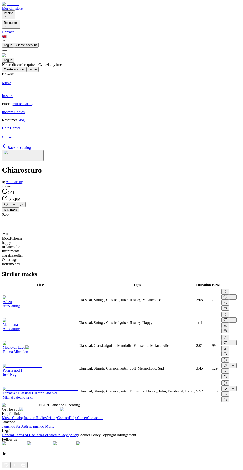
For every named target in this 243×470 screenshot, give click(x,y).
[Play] (23, 155)
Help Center (78, 418)
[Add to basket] (225, 308)
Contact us (95, 418)
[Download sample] (22, 204)
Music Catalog (13, 418)
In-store (17, 8)
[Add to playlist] (14, 204)
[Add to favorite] (6, 204)
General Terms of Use (18, 435)
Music (6, 8)
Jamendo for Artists (16, 426)
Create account (26, 45)
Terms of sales (45, 435)
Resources (11, 22)
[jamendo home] (10, 4)
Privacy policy (67, 435)
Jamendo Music (42, 426)
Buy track (10, 210)
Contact (8, 32)
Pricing (8, 13)
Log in (8, 45)
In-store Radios (35, 418)
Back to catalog (19, 148)
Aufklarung (14, 182)
